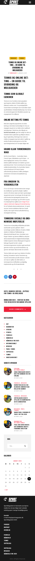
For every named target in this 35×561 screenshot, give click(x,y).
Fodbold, (17, 383)
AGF (7, 324)
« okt (6, 490)
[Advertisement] (17, 23)
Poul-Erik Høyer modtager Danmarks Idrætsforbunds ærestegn (22, 427)
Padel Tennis (10, 349)
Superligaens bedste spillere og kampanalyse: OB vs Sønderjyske (22, 400)
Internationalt (11, 343)
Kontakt (7, 527)
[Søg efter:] (17, 446)
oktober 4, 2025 (18, 378)
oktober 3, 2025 (18, 416)
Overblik (7, 530)
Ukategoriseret (11, 357)
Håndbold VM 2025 (12, 340)
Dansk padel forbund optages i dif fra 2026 (22, 413)
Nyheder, (17, 409)
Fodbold (9, 335)
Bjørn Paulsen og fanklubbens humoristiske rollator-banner (22, 387)
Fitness (8, 332)
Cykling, (17, 368)
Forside (6, 524)
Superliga (9, 352)
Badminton (10, 327)
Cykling (8, 329)
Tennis (22, 58)
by (12, 73)
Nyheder (13, 58)
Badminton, (18, 421)
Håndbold (9, 338)
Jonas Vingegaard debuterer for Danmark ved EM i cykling (22, 374)
